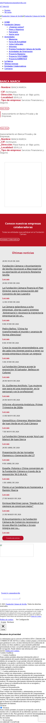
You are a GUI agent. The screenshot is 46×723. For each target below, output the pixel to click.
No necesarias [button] (5, 718)
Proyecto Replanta (17, 54)
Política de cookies (6, 619)
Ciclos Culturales (16, 44)
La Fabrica (8, 61)
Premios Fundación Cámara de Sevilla (25, 49)
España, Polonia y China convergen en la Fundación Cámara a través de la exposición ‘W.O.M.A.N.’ (22, 471)
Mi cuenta (8, 12)
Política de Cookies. (36, 616)
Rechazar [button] (10, 622)
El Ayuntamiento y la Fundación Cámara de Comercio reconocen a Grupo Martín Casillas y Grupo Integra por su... (20, 524)
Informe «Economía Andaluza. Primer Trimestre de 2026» (22, 406)
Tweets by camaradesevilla (10, 593)
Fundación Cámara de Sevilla (16, 604)
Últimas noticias (11, 63)
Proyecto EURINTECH (18, 59)
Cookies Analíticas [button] (6, 653)
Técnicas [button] (3, 705)
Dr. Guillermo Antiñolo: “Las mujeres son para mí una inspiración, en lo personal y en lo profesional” (22, 388)
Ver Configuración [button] (22, 619)
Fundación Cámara (12, 24)
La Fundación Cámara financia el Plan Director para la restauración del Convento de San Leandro (22, 290)
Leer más (5, 279)
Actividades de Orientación (21, 51)
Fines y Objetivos (16, 29)
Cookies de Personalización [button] (9, 687)
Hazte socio (14, 34)
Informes (13, 46)
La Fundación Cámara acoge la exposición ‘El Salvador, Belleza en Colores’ (20, 369)
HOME (7, 22)
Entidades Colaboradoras (15, 66)
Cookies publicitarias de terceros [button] (11, 669)
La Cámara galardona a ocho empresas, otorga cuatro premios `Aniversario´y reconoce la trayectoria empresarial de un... (22, 311)
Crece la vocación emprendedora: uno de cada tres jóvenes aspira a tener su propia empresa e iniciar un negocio (23, 350)
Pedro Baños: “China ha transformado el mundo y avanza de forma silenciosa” (22, 331)
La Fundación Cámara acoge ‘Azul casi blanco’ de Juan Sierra (23, 438)
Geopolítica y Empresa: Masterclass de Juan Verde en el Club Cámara (21, 422)
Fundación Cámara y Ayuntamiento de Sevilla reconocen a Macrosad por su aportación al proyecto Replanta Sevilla (22, 270)
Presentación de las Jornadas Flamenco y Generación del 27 (18, 454)
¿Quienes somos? (16, 27)
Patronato (13, 32)
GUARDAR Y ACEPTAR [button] (9, 722)
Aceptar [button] (3, 622)
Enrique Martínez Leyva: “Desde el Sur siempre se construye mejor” (23, 505)
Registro (7, 10)
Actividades (9, 37)
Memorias (13, 39)
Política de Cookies (28, 598)
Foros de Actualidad (17, 41)
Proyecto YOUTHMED (18, 56)
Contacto (8, 68)
